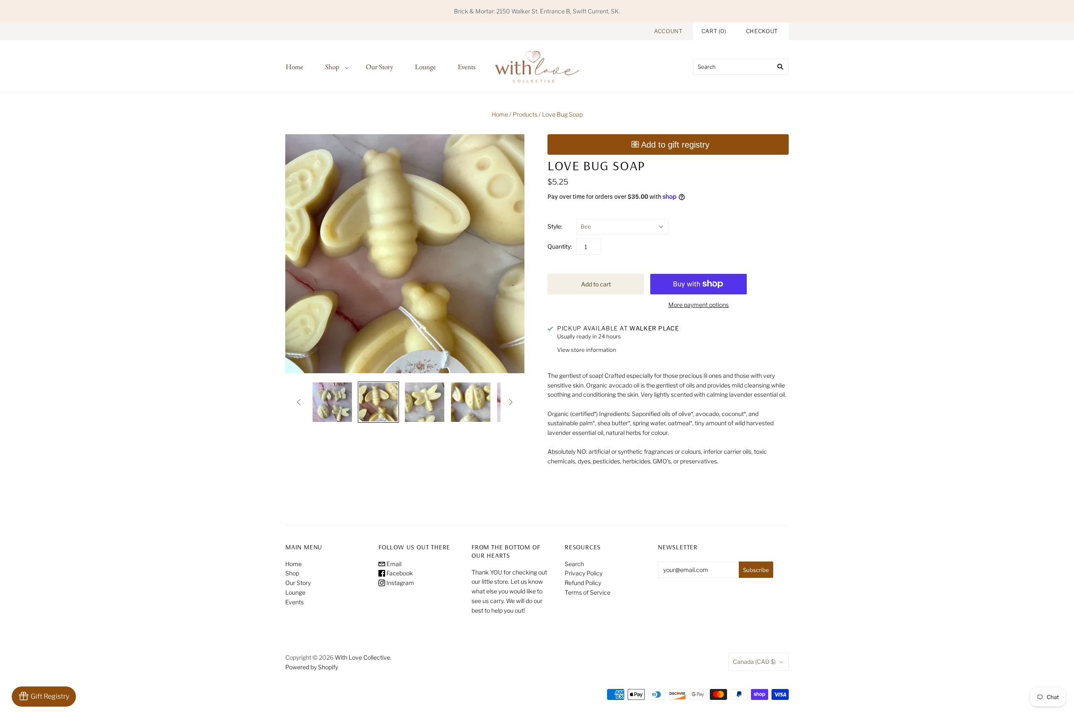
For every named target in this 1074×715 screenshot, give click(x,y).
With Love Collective (362, 657)
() (714, 31)
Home (294, 66)
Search (574, 563)
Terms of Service (587, 592)
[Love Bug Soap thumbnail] (332, 402)
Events (466, 66)
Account (668, 31)
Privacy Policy (583, 573)
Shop (332, 66)
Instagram (399, 582)
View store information (586, 349)
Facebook (399, 573)
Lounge (425, 66)
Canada (754, 661)
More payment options (698, 304)
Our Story (379, 66)
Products (525, 114)
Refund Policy (583, 582)
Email (393, 563)
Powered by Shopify (311, 667)
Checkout (762, 31)
